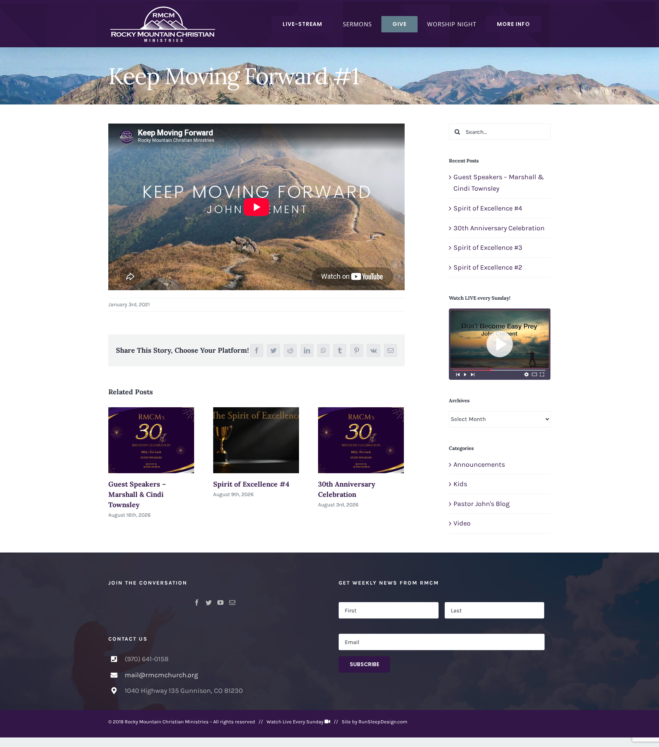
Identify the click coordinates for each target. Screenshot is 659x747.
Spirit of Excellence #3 (487, 247)
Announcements (479, 464)
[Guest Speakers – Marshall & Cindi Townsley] (151, 440)
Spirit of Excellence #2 (487, 267)
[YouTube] (220, 602)
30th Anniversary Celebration (499, 228)
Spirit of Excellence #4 (251, 484)
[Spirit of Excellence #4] (256, 440)
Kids (460, 484)
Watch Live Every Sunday (295, 722)
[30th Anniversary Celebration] (361, 440)
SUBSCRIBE (364, 664)
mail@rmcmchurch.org (161, 675)
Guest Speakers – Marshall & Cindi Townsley (137, 494)
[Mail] (232, 602)
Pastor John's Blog (481, 504)
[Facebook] (197, 602)
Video (462, 523)
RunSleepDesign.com (382, 722)
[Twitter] (209, 602)
